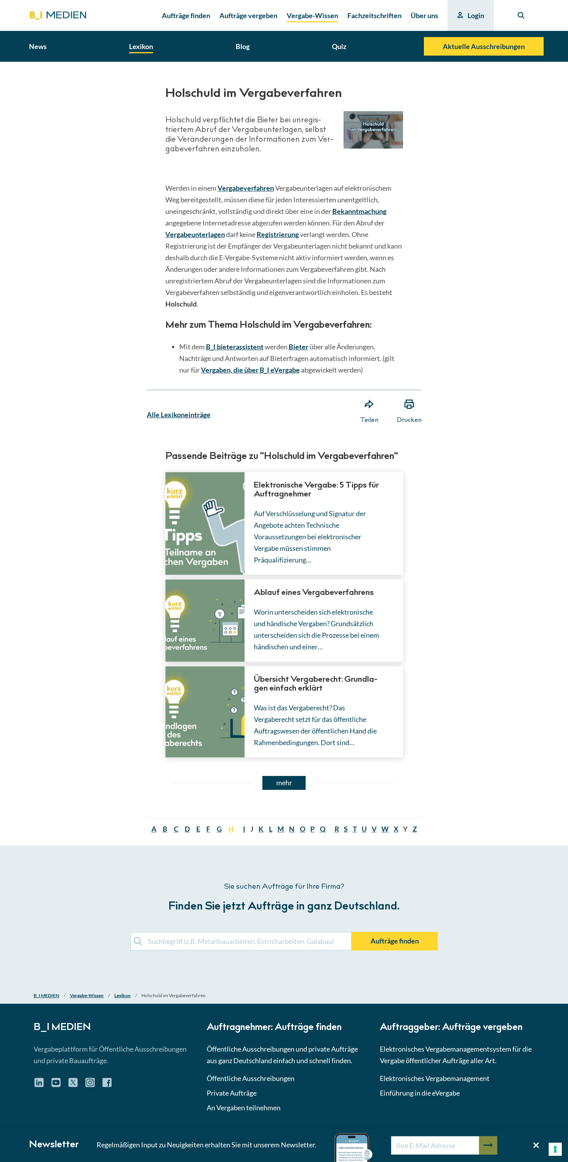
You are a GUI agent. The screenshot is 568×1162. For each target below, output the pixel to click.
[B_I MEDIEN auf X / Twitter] (73, 1085)
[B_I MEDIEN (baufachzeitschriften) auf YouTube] (56, 1085)
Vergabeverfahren (246, 188)
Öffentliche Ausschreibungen (250, 1078)
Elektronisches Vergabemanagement (435, 1078)
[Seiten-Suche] (521, 15)
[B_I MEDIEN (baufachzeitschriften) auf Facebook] (107, 1085)
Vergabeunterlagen (195, 234)
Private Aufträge (232, 1093)
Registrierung (278, 234)
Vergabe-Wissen (87, 995)
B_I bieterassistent (235, 346)
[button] (284, 522)
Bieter (298, 346)
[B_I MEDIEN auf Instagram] (90, 1085)
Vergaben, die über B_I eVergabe (250, 370)
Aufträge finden (395, 941)
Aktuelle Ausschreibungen (484, 46)
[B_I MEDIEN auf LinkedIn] (39, 1085)
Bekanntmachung (359, 211)
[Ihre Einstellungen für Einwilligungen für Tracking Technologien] (555, 1149)
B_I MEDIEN (46, 995)
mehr (284, 782)
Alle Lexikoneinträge (179, 414)
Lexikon (122, 995)
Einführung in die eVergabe (420, 1093)
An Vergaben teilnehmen (244, 1107)
